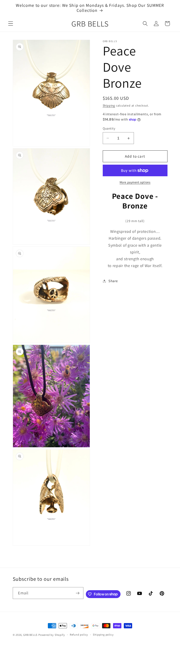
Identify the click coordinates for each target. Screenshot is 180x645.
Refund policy (79, 634)
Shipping (109, 105)
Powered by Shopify (51, 635)
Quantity (109, 128)
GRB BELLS (30, 635)
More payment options (135, 182)
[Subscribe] (77, 593)
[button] (10, 23)
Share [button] (113, 281)
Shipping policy (103, 634)
